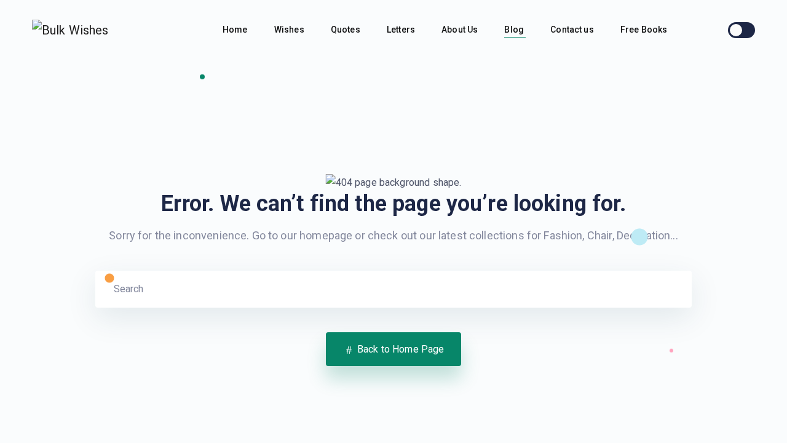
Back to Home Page (400, 349)
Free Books (645, 29)
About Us (460, 29)
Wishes (290, 29)
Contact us (573, 29)
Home (236, 29)
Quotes (346, 29)
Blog (515, 29)
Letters (402, 29)
